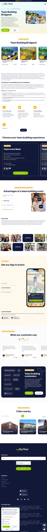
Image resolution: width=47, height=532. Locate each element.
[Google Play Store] (15, 318)
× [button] (18, 508)
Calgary (21, 509)
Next (25, 69)
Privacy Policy (23, 466)
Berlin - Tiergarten (36, 506)
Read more (13, 514)
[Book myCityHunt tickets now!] (44, 525)
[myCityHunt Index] (8, 4)
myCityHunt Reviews (5, 483)
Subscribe (23, 468)
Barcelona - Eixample (35, 508)
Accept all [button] (6, 526)
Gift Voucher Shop (4, 479)
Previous (21, 69)
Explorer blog (3, 481)
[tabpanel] (20, 160)
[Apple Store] (5, 318)
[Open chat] (44, 529)
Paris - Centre (36, 507)
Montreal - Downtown (25, 508)
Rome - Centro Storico (12, 507)
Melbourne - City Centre (27, 506)
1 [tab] (23, 178)
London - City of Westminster (7, 506)
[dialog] (10, 519)
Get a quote (15, 30)
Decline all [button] (14, 526)
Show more (23, 130)
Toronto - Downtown (22, 507)
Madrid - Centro (4, 507)
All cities (44, 416)
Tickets (2, 477)
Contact (3, 484)
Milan (41, 508)
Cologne (25, 509)
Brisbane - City (30, 507)
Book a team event (5, 30)
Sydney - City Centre (18, 506)
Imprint (39, 531)
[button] (10, 529)
